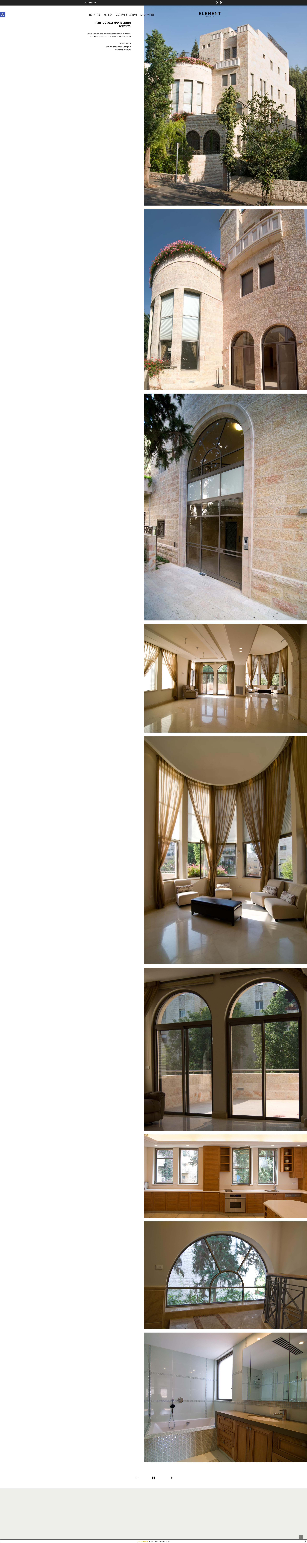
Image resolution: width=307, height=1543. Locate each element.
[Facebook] (150, 1529)
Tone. (158, 1537)
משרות (175, 1537)
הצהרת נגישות (167, 1537)
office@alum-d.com (185, 1501)
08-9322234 (90, 2)
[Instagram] (156, 1529)
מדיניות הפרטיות (143, 1541)
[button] (2, 14)
